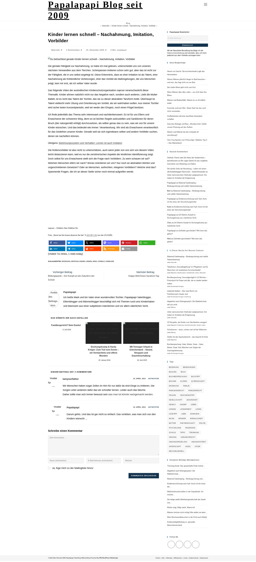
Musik (171, 418)
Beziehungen (181, 272)
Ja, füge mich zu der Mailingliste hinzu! (72, 468)
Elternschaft (198, 381)
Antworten (153, 378)
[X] (171, 544)
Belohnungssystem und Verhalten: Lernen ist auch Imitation (90, 143)
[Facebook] (179, 544)
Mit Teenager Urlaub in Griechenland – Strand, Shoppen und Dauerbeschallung (141, 351)
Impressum (204, 558)
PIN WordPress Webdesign (108, 558)
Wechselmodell (176, 451)
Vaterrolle (55, 50)
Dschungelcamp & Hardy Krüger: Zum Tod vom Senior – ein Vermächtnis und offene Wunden (103, 351)
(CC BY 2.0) (92, 235)
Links (185, 558)
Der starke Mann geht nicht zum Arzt (181, 87)
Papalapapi (69, 292)
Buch (183, 372)
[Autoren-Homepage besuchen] (53, 298)
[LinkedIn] (187, 544)
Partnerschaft (187, 423)
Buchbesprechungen (177, 286)
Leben (197, 272)
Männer (182, 418)
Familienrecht (195, 390)
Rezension (190, 428)
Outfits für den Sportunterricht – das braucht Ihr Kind (187, 337)
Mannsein (203, 272)
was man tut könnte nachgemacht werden (130, 394)
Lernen (89, 261)
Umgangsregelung (178, 442)
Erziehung (66, 261)
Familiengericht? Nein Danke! (66, 325)
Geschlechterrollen (190, 325)
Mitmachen (178, 558)
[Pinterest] (195, 544)
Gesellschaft (190, 272)
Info (163, 558)
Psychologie (175, 428)
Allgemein (174, 272)
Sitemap (169, 558)
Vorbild (101, 261)
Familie (186, 386)
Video (95, 261)
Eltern (183, 381)
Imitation (75, 261)
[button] (57, 242)
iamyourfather (71, 379)
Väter (197, 446)
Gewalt (172, 404)
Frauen (172, 395)
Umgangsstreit (198, 442)
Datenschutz (193, 558)
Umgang (172, 437)
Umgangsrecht (188, 437)
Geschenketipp (187, 395)
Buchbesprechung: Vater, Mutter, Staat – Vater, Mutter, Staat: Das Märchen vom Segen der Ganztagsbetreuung (185, 347)
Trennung (194, 432)
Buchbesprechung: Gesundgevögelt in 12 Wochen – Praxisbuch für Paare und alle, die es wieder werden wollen (187, 280)
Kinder (82, 261)
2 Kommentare (73, 50)
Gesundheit (192, 400)
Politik (202, 423)
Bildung (173, 307)
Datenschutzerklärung (175, 53)
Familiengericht (176, 390)
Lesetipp (173, 414)
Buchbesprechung (178, 377)
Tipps (182, 432)
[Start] (98, 26)
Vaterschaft (175, 446)
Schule (172, 432)
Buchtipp (195, 377)
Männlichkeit (196, 418)
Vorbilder (109, 261)
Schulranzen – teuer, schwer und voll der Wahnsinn (187, 330)
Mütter (172, 423)
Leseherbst (185, 409)
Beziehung (174, 367)
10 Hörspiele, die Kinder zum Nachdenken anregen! (187, 322)
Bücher (172, 381)
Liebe (183, 414)
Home (158, 558)
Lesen (198, 409)
